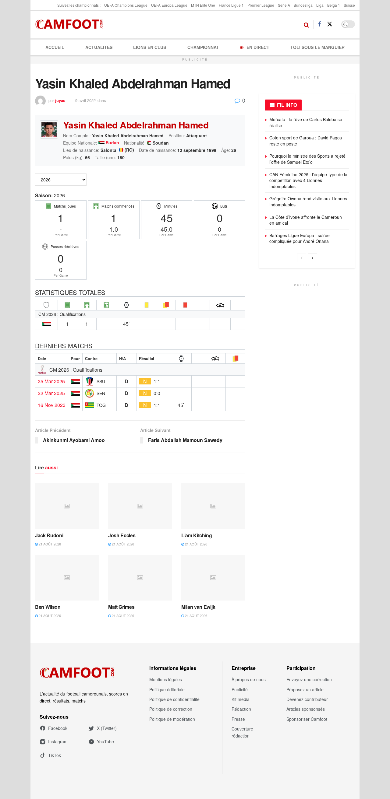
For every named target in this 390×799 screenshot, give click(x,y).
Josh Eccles (121, 535)
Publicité (240, 689)
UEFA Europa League (169, 5)
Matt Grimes (121, 606)
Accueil (54, 47)
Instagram (58, 741)
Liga (320, 5)
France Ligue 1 (231, 5)
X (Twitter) (107, 728)
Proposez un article (305, 689)
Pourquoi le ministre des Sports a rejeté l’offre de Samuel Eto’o (307, 159)
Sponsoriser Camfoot (306, 719)
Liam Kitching (196, 535)
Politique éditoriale (167, 689)
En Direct (257, 47)
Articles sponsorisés (305, 709)
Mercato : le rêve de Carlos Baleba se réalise (305, 122)
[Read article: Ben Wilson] (67, 578)
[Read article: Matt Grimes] (140, 578)
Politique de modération (172, 719)
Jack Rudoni (49, 535)
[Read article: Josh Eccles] (140, 506)
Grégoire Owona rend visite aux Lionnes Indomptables (308, 201)
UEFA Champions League (125, 5)
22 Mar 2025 (51, 393)
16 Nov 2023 (52, 405)
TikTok (54, 755)
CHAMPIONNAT (203, 47)
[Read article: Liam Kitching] (213, 506)
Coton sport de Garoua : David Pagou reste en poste (305, 141)
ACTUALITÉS (98, 47)
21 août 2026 (49, 543)
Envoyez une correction (309, 679)
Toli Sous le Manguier (317, 47)
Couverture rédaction (242, 732)
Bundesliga (303, 5)
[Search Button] (306, 24)
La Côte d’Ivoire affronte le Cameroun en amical (305, 220)
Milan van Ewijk (198, 606)
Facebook (57, 728)
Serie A (284, 5)
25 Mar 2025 (51, 381)
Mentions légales (165, 679)
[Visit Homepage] (71, 24)
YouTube (105, 741)
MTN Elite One (203, 5)
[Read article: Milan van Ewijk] (213, 578)
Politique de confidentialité (174, 699)
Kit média (241, 699)
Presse (238, 719)
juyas (60, 100)
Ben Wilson (48, 606)
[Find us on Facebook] (319, 24)
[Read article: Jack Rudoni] (67, 506)
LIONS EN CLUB (149, 47)
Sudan (112, 142)
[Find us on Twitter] (329, 24)
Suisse (349, 5)
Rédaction (241, 709)
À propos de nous (249, 679)
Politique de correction (170, 709)
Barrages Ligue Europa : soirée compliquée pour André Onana (299, 238)
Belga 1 (333, 5)
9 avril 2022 (85, 100)
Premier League (260, 5)
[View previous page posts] (301, 258)
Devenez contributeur (307, 699)
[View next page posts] (312, 258)
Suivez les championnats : (79, 5)
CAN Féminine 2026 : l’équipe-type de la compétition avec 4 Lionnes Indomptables (308, 180)
